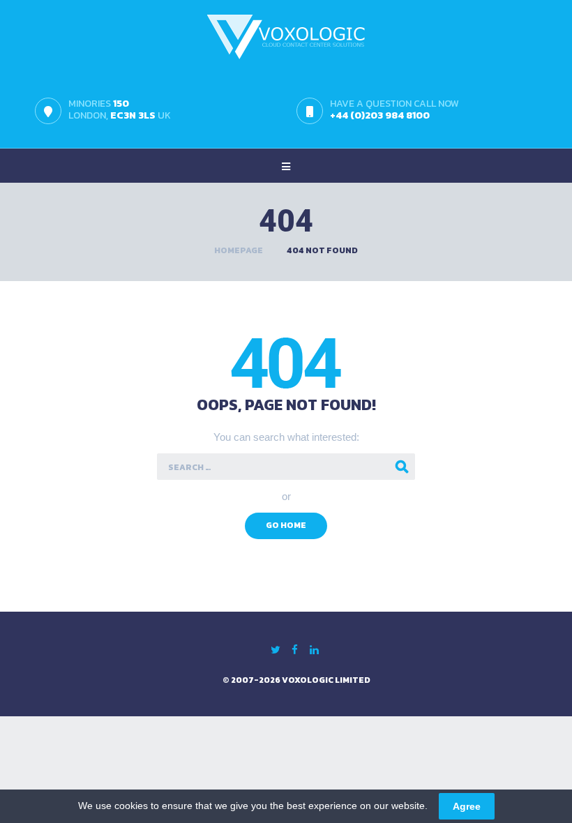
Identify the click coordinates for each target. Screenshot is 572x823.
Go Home (286, 525)
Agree (467, 806)
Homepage (238, 250)
